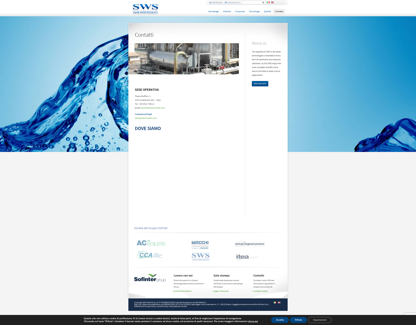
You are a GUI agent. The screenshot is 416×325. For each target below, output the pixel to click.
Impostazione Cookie (178, 306)
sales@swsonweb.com (146, 118)
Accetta (280, 319)
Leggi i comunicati (220, 291)
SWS (156, 7)
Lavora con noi (233, 2)
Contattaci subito (260, 291)
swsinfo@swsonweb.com (153, 107)
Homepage (213, 11)
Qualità (267, 11)
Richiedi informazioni (182, 291)
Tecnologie (254, 11)
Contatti (279, 11)
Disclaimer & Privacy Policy (145, 306)
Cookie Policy (162, 306)
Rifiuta (298, 319)
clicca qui (253, 321)
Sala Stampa (217, 2)
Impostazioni (320, 319)
